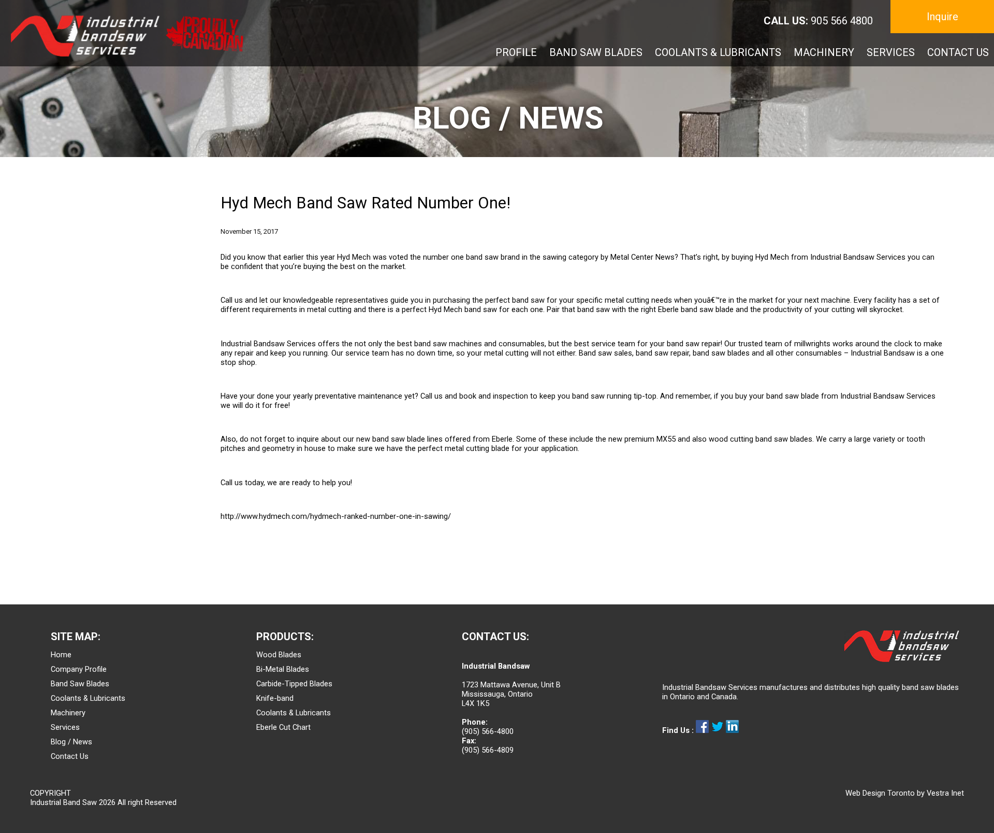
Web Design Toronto (880, 793)
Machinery (68, 712)
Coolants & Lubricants (88, 698)
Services (65, 727)
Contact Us (70, 756)
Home (61, 654)
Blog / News (71, 741)
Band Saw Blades (80, 683)
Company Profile (79, 669)
